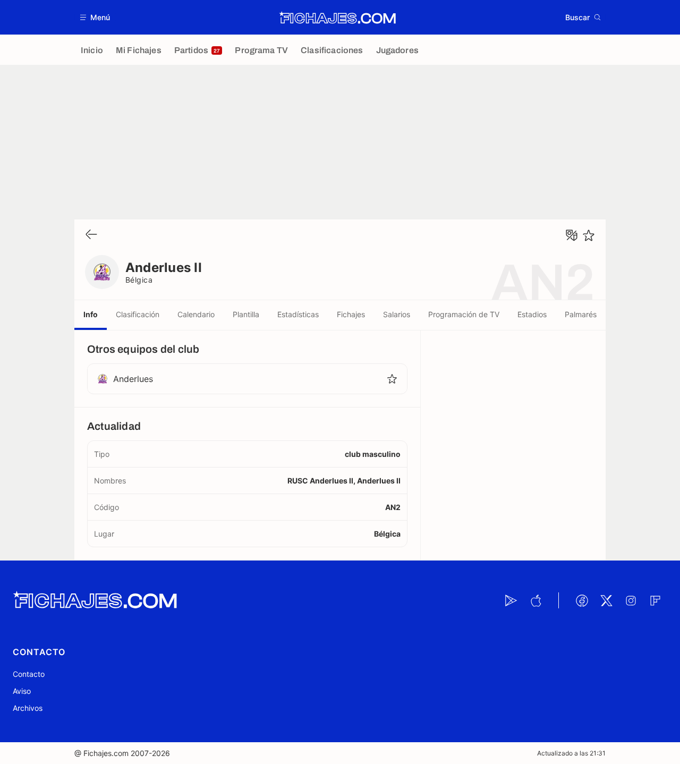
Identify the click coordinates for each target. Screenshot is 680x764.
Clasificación (137, 314)
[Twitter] (606, 600)
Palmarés (581, 314)
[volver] (91, 235)
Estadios (532, 314)
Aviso (22, 690)
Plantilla (246, 314)
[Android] (511, 600)
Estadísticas (298, 314)
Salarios (396, 314)
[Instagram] (631, 600)
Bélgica (138, 279)
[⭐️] (588, 235)
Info (90, 314)
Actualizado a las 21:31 (571, 753)
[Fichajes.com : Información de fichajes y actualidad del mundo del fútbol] (337, 17)
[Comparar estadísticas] (571, 235)
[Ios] (535, 600)
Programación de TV (463, 314)
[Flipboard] (655, 600)
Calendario (196, 314)
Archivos (27, 707)
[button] (95, 17)
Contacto (29, 673)
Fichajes (351, 314)
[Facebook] (582, 600)
